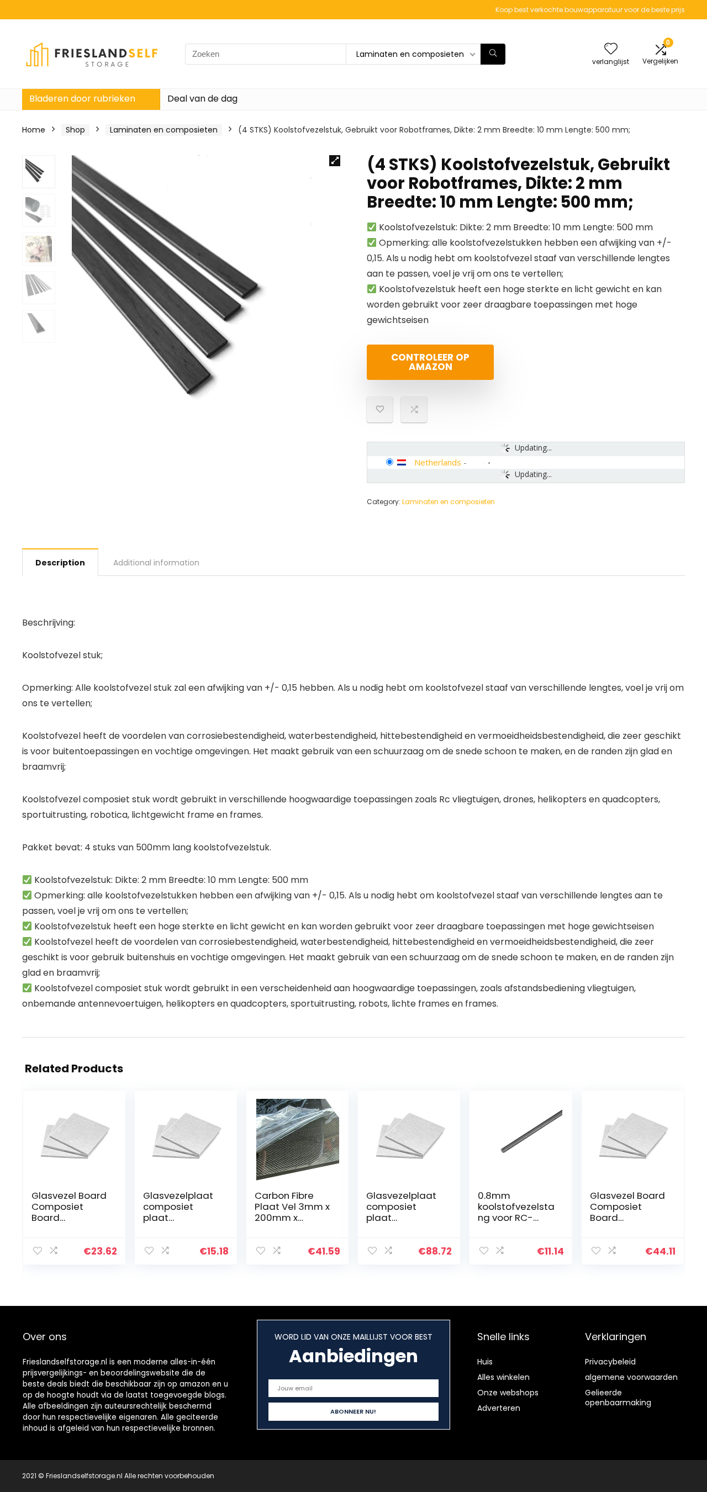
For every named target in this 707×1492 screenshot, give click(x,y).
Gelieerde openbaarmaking (618, 1397)
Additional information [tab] (156, 562)
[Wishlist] (611, 49)
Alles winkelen (503, 1377)
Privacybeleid (610, 1361)
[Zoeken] (493, 54)
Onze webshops (508, 1392)
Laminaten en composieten (164, 129)
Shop (75, 129)
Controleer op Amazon (430, 362)
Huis (485, 1361)
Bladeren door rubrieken (82, 98)
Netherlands (437, 462)
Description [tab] (60, 562)
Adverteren (498, 1408)
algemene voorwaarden (631, 1377)
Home (33, 129)
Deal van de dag (202, 98)
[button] (334, 160)
